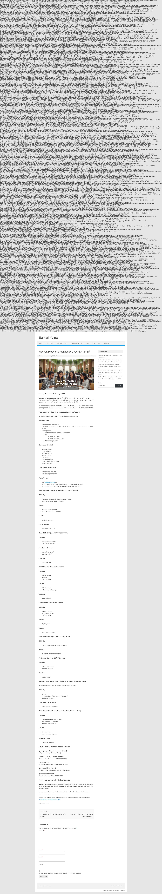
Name (41, 850)
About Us (106, 343)
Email (41, 857)
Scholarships (49, 343)
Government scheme (76, 343)
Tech (93, 343)
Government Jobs (62, 343)
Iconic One (106, 890)
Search (99, 383)
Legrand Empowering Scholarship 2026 (49, 799)
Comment (42, 830)
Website (41, 864)
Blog (99, 343)
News (87, 343)
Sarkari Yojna (48, 337)
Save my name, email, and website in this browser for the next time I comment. (60, 873)
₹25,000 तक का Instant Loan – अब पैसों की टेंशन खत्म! (110, 355)
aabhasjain (44, 356)
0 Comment (92, 356)
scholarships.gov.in (50, 482)
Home (40, 343)
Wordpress (122, 890)
